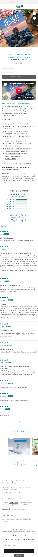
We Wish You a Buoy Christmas (15, 148)
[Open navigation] (2, 6)
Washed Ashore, (10, 151)
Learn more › (24, 505)
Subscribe (19, 551)
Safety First (8, 146)
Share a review (7, 509)
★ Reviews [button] (19, 555)
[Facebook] (2, 492)
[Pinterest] (15, 492)
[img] (4, 231)
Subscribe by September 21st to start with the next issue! (19, 1)
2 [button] (16, 422)
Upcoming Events (10, 158)
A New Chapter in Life (12, 141)
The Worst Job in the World (13, 143)
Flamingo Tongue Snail (12, 134)
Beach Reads (9, 156)
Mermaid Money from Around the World (18, 126)
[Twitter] (7, 492)
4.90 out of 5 (23, 194)
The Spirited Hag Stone (12, 124)
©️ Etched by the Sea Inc (19, 529)
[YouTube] (19, 492)
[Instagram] (11, 492)
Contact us (5, 481)
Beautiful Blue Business (12, 153)
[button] (15, 59)
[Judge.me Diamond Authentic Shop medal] (13, 217)
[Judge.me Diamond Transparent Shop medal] (22, 217)
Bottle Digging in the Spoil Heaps (15, 136)
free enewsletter (17, 483)
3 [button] (19, 422)
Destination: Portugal (11, 131)
